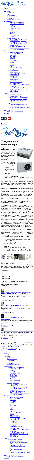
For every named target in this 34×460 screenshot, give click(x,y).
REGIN (12, 65)
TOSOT (12, 34)
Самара (6, 8)
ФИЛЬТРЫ (13, 80)
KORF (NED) (13, 60)
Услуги (6, 93)
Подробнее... (4, 300)
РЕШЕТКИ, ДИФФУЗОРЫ (17, 73)
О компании (7, 11)
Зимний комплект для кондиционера (15, 305)
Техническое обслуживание (14, 94)
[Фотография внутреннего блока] (16, 259)
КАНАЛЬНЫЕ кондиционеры (18, 42)
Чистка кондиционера (16, 96)
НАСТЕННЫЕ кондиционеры (18, 39)
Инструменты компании (13, 19)
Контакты (6, 113)
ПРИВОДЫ (13, 86)
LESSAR (12, 36)
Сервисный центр (12, 14)
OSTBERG (13, 55)
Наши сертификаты (12, 17)
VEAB (12, 62)
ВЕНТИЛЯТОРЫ (15, 72)
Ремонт (9, 103)
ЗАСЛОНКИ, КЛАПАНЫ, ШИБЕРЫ (20, 84)
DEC (11, 63)
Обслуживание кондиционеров (18, 99)
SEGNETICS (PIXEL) (16, 67)
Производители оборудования (15, 52)
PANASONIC (13, 31)
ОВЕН (12, 69)
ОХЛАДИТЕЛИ (14, 76)
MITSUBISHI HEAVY (16, 28)
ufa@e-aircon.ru (29, 342)
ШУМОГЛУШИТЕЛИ (16, 82)
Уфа (8, 9)
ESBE (11, 66)
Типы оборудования (12, 70)
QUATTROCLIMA (15, 35)
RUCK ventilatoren (15, 53)
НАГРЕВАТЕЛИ (14, 75)
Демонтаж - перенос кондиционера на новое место (19, 331)
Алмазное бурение (9, 110)
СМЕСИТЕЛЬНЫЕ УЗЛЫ (17, 87)
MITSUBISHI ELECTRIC (17, 24)
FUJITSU (12, 25)
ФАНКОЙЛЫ (14, 92)
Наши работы (10, 18)
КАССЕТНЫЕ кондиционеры (18, 41)
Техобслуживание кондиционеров (19, 97)
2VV (11, 59)
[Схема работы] (29, 259)
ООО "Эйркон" (12, 349)
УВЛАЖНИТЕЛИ (15, 79)
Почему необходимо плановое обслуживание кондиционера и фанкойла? (15, 292)
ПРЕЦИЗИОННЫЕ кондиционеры (19, 48)
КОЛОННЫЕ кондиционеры (18, 46)
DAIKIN (12, 26)
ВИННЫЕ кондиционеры (17, 49)
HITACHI (12, 29)
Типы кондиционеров (13, 38)
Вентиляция (7, 51)
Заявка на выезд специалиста (18, 100)
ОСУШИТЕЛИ (14, 77)
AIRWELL (13, 32)
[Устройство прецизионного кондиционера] (10, 259)
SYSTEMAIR (13, 56)
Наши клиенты (11, 15)
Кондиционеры (8, 21)
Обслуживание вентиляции (17, 101)
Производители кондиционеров (15, 22)
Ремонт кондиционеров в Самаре (19, 104)
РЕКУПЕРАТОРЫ (15, 83)
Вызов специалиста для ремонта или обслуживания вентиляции (20, 108)
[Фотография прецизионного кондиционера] (4, 259)
